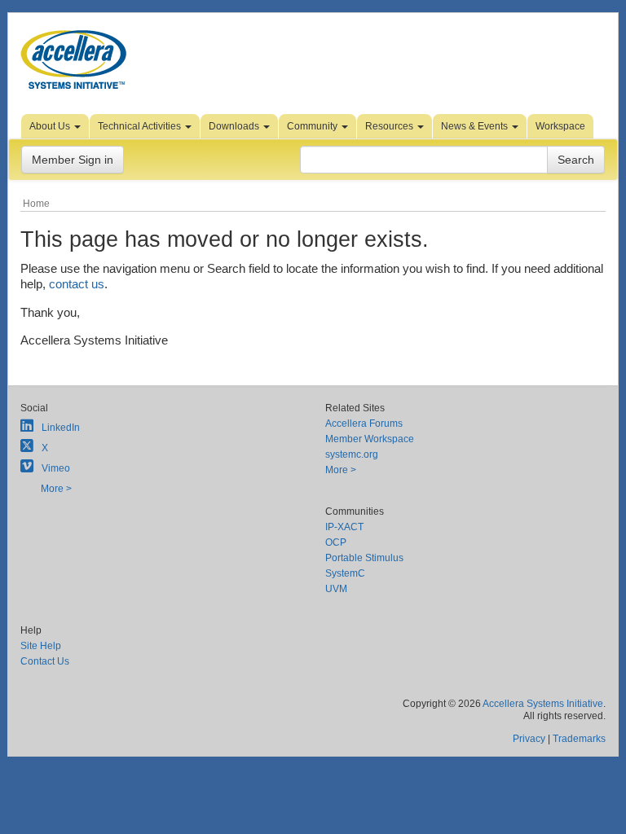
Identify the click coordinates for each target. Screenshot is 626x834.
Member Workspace (369, 439)
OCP (335, 542)
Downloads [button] (235, 126)
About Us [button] (51, 126)
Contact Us (44, 661)
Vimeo (56, 468)
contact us (76, 284)
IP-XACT (344, 527)
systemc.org (351, 454)
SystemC (345, 573)
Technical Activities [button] (140, 126)
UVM (336, 589)
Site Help (40, 646)
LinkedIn (61, 427)
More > (56, 488)
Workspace (560, 126)
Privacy (529, 738)
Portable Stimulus (364, 558)
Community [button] (313, 126)
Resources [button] (390, 126)
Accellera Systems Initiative (543, 703)
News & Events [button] (475, 126)
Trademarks (579, 738)
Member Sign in (72, 159)
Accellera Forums (364, 423)
